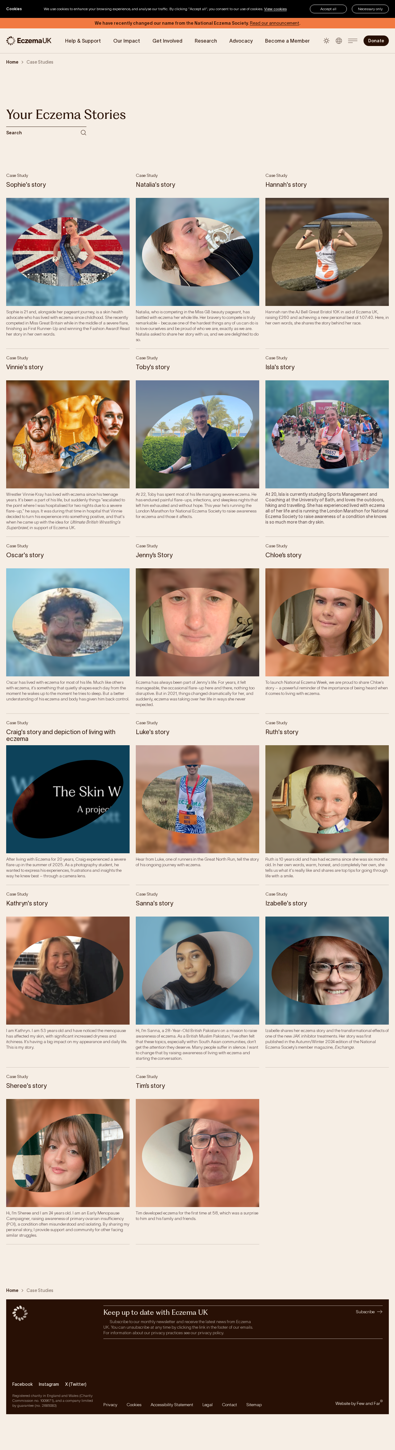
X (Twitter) (75, 1384)
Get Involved (167, 41)
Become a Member (287, 41)
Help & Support (83, 41)
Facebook (22, 1384)
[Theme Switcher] (326, 41)
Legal (207, 1404)
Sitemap (254, 1404)
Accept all (328, 9)
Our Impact (126, 41)
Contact (229, 1404)
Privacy (110, 1404)
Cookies (134, 1404)
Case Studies (40, 62)
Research (206, 41)
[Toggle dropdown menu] (352, 41)
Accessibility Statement (172, 1404)
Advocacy (241, 41)
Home (12, 62)
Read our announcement (274, 23)
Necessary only (370, 9)
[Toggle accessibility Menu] (339, 41)
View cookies (275, 9)
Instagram (49, 1384)
